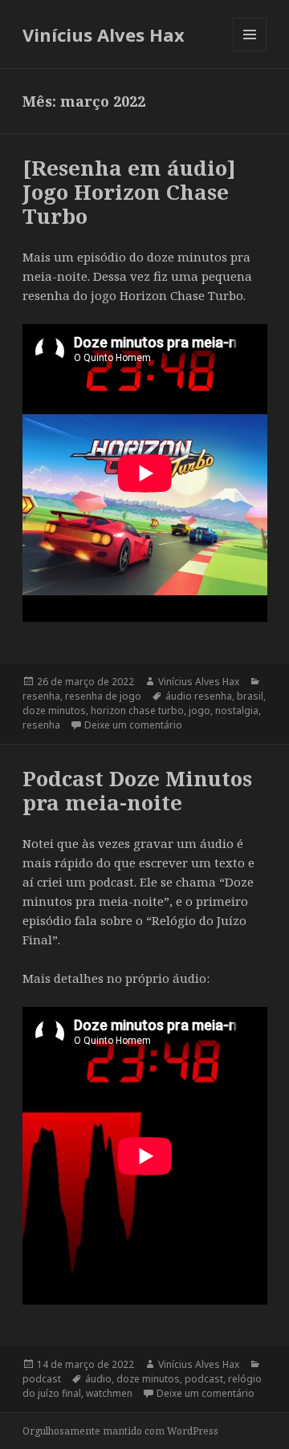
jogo (199, 710)
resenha (41, 696)
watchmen (109, 1393)
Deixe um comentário (133, 725)
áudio (98, 1379)
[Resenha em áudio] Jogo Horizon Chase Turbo (129, 191)
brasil (250, 696)
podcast (41, 1379)
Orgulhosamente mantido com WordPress (120, 1431)
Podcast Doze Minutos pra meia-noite (137, 790)
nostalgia (236, 710)
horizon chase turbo (137, 710)
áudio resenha (198, 696)
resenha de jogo (103, 696)
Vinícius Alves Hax (103, 34)
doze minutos (54, 710)
